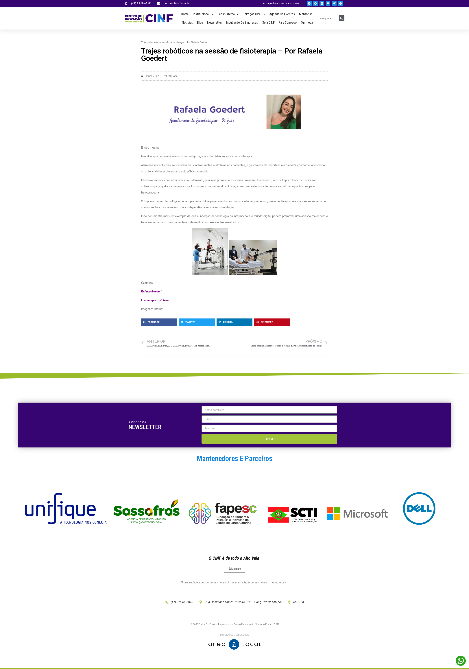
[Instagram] (315, 3)
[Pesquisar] (341, 18)
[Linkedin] (322, 3)
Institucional (201, 14)
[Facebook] (309, 3)
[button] (159, 322)
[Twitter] (334, 3)
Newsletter (214, 22)
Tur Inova (307, 22)
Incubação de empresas (242, 22)
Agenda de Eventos (282, 14)
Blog (200, 22)
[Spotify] (340, 3)
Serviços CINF (252, 14)
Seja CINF (268, 22)
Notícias (187, 22)
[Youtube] (328, 3)
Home (185, 14)
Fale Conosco (288, 22)
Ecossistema (226, 14)
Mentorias (306, 14)
